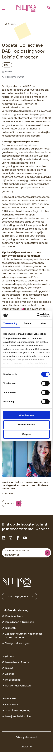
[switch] (45, 383)
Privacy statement (26, 737)
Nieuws (9, 668)
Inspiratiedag (12, 679)
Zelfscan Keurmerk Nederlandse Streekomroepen (24, 635)
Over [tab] (43, 323)
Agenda (9, 674)
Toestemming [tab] (10, 323)
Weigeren (26, 434)
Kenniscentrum (14, 616)
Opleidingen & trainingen (19, 622)
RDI (22, 309)
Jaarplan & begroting (17, 710)
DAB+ (7, 64)
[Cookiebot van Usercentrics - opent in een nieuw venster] (37, 315)
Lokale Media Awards (17, 662)
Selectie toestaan (26, 424)
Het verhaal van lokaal (18, 685)
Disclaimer (26, 746)
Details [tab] (27, 323)
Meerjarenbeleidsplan (18, 716)
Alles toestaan (26, 415)
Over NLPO (11, 704)
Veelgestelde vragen (17, 643)
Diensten (10, 628)
